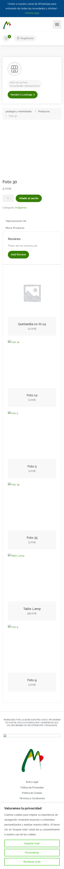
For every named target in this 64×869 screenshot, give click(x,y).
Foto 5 (32, 466)
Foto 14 (32, 395)
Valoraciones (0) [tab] (16, 221)
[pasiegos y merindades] (7, 25)
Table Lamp (32, 609)
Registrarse (27, 38)
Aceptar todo (32, 843)
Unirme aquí (32, 13)
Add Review (18, 254)
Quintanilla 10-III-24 (32, 324)
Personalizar (32, 852)
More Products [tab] (15, 227)
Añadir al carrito (28, 198)
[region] (32, 836)
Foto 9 (32, 680)
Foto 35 (32, 537)
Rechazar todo (32, 861)
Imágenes (21, 207)
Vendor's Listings (21, 94)
